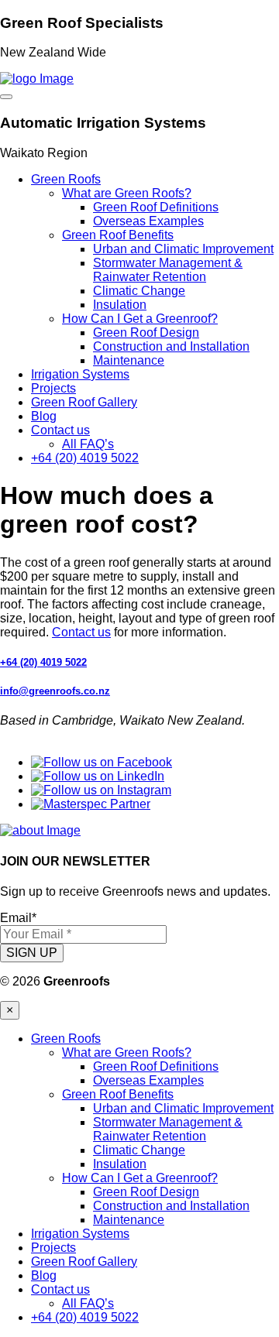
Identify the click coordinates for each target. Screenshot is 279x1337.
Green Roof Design (146, 332)
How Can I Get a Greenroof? (140, 318)
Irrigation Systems (80, 374)
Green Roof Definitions (156, 207)
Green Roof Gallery (84, 402)
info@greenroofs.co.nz (55, 691)
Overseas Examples (148, 221)
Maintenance (128, 360)
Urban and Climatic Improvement (183, 248)
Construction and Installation (171, 346)
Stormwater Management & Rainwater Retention (168, 269)
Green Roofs (66, 179)
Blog (44, 416)
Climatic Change (139, 290)
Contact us (60, 430)
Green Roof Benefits (118, 235)
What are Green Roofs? (126, 193)
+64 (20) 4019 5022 (85, 458)
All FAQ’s (88, 444)
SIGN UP (31, 952)
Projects (53, 388)
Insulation (119, 304)
